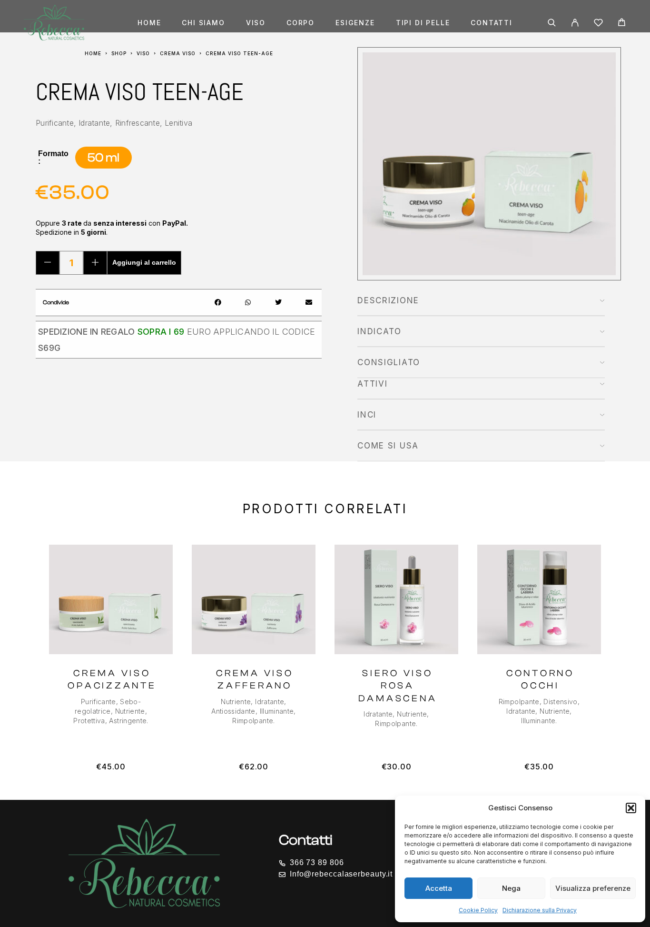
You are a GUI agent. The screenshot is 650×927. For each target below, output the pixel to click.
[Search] (551, 22)
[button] (631, 808)
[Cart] (621, 23)
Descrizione (388, 300)
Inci (366, 414)
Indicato (379, 331)
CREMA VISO (178, 53)
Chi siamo (203, 23)
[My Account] (575, 22)
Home (149, 23)
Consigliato (388, 362)
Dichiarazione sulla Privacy (539, 910)
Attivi (372, 384)
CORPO (300, 23)
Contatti (491, 23)
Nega (511, 888)
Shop (119, 53)
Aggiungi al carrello (144, 262)
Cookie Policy (478, 910)
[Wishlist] (598, 24)
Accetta (438, 888)
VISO (256, 23)
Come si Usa (388, 445)
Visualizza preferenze (592, 888)
